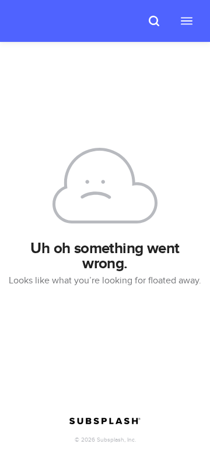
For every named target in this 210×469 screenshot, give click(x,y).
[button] (154, 21)
